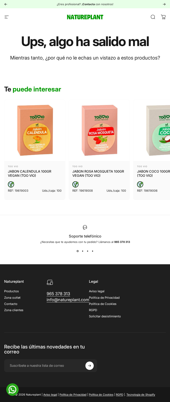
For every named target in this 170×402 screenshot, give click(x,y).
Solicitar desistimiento (105, 316)
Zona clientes (13, 310)
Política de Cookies (103, 304)
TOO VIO (13, 166)
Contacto (10, 304)
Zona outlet (12, 298)
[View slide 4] (92, 251)
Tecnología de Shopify (140, 394)
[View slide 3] (87, 251)
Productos (11, 291)
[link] (58, 293)
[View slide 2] (82, 251)
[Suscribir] (89, 366)
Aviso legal (96, 291)
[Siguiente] (164, 4)
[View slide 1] (77, 251)
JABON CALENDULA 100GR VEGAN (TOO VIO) (29, 173)
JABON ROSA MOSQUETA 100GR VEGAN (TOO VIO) (98, 173)
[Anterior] (5, 4)
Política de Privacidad (104, 298)
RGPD (93, 310)
